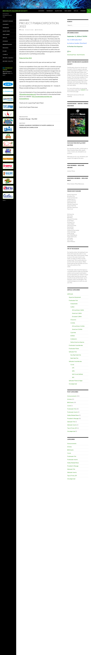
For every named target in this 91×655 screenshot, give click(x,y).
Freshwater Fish (73, 300)
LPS (73, 368)
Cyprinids (73, 332)
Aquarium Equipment (75, 297)
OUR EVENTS (41, 10)
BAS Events (70, 402)
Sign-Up (5, 71)
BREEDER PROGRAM (7, 44)
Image (22, 29)
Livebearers (73, 339)
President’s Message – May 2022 (28, 118)
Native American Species (77, 342)
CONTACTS (5, 54)
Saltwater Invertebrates (75, 361)
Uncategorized (73, 384)
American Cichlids (77, 329)
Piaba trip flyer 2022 (25, 58)
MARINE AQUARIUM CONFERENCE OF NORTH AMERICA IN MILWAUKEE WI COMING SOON (36, 125)
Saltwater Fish (73, 351)
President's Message (72, 418)
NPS (73, 371)
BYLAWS (5, 51)
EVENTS (83, 90)
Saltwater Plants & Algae (75, 380)
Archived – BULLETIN (8, 61)
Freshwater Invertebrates (76, 345)
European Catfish (77, 316)
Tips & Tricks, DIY (72, 428)
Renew (9, 71)
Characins (73, 319)
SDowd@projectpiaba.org (27, 94)
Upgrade (5, 73)
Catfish (72, 307)
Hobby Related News (73, 415)
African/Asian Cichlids (78, 326)
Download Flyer (71, 54)
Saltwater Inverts (72, 425)
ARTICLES (76, 10)
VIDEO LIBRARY (67, 10)
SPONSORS (83, 10)
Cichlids (72, 323)
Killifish (72, 335)
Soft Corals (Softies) (77, 374)
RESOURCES (5, 47)
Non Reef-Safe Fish (75, 355)
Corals (72, 364)
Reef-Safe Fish (74, 358)
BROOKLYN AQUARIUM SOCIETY (15, 11)
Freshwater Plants (74, 348)
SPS (73, 377)
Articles (69, 399)
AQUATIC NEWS (58, 10)
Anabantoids (73, 303)
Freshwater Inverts (72, 412)
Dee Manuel (39, 29)
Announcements (24, 20)
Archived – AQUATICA (8, 57)
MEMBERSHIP (49, 10)
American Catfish (77, 313)
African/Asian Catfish (78, 310)
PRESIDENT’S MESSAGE (8, 21)
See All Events (81, 54)
